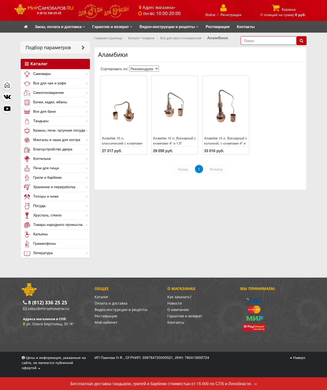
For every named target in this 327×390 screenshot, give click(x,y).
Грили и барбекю (47, 177)
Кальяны (40, 233)
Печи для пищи (45, 167)
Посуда (38, 205)
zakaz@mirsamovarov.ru (48, 308)
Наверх (298, 357)
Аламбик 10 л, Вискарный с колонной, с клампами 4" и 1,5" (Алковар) (225, 143)
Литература (42, 252)
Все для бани (44, 111)
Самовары (41, 73)
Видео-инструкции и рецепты (121, 309)
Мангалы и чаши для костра (56, 139)
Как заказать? (179, 296)
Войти (210, 14)
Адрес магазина (157, 7)
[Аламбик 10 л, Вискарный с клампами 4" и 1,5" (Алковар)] (174, 106)
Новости (174, 303)
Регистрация (230, 14)
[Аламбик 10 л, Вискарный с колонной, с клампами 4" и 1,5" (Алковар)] (226, 106)
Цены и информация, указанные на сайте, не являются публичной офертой (54, 362)
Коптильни (41, 158)
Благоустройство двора (52, 148)
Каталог (38, 64)
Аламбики (113, 54)
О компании (178, 309)
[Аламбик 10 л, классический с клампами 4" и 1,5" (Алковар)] (123, 106)
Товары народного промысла (57, 224)
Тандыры (40, 120)
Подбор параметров (48, 47)
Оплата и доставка (111, 303)
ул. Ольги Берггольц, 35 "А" (50, 323)
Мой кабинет (106, 322)
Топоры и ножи (45, 196)
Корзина (289, 9)
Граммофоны (44, 243)
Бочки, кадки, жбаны (49, 101)
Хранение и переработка (53, 186)
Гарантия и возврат (184, 316)
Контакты (175, 322)
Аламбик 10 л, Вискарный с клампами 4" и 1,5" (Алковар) (174, 143)
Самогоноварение (48, 92)
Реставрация (106, 316)
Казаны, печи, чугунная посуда (58, 130)
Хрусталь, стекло (47, 214)
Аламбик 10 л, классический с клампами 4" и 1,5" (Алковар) (122, 143)
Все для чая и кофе (49, 82)
